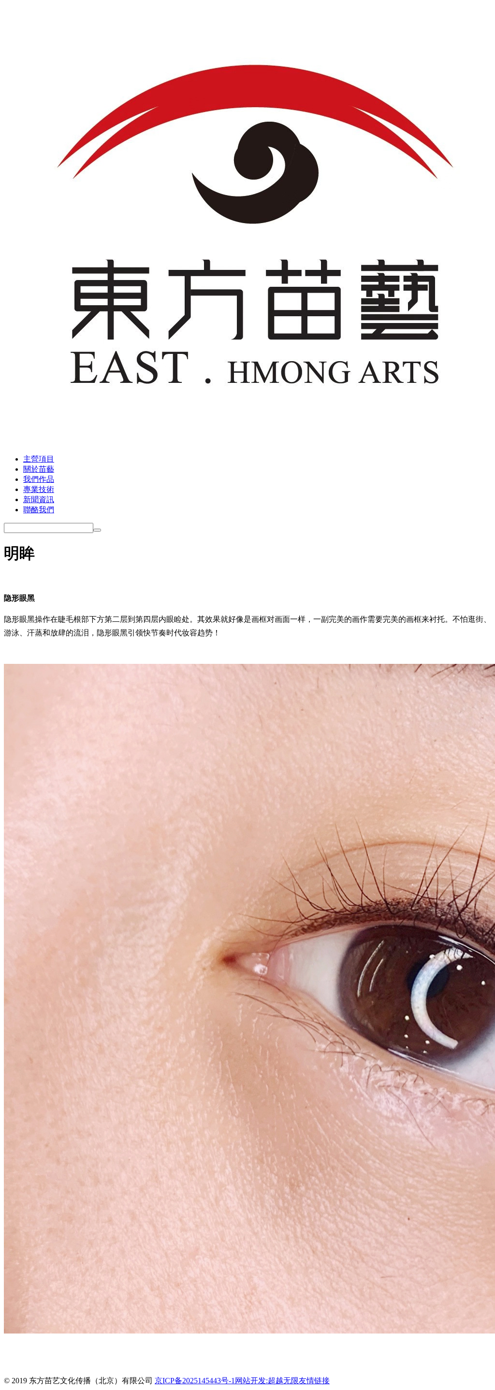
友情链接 (314, 1380)
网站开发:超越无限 (267, 1380)
